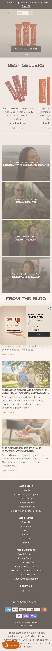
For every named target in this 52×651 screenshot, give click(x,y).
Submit (39, 334)
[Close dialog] (49, 308)
